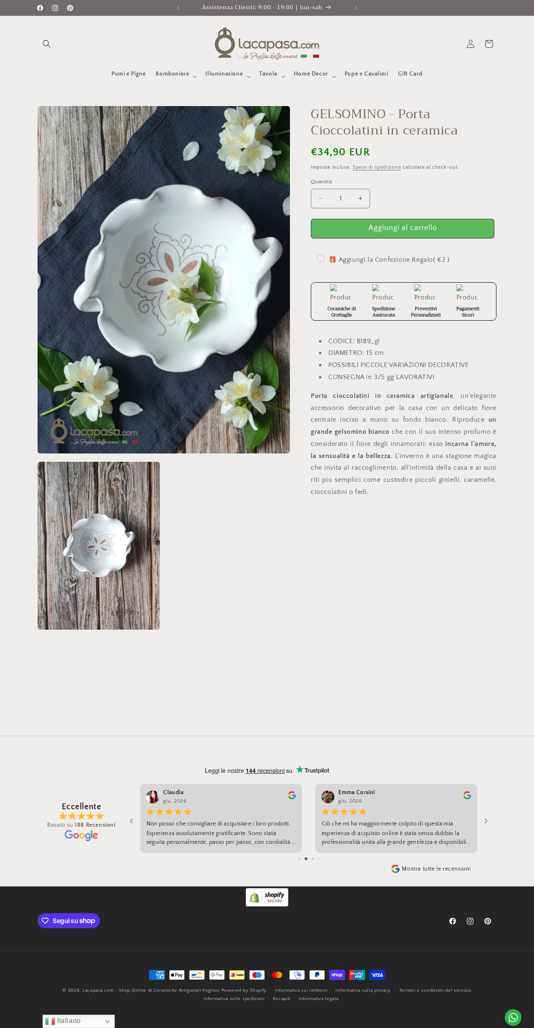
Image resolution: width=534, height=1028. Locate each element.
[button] (47, 44)
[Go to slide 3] (313, 859)
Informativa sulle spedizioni (233, 998)
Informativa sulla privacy (363, 990)
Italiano (68, 1020)
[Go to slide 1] (299, 859)
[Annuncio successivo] (356, 8)
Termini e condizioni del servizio (435, 990)
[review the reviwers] (292, 797)
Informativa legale (319, 998)
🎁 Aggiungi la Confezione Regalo (388, 259)
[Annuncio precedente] (178, 8)
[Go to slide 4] (318, 858)
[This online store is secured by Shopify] (267, 904)
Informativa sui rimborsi (301, 990)
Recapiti (282, 998)
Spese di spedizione (377, 167)
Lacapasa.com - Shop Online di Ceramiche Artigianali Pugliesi (151, 990)
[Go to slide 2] (306, 858)
